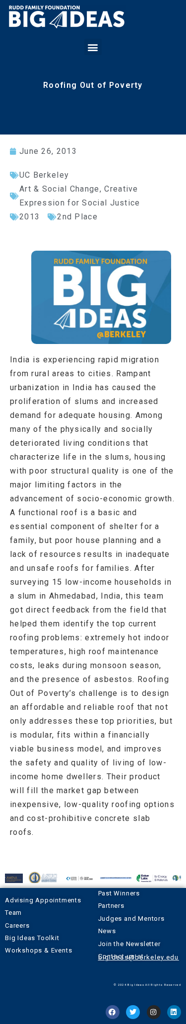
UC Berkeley (44, 175)
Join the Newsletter (129, 944)
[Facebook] (113, 1012)
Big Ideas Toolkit (32, 938)
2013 (29, 216)
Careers (17, 925)
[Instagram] (154, 1012)
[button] (92, 47)
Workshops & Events (38, 950)
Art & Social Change (59, 189)
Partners (111, 905)
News (107, 931)
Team (13, 912)
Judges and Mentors (131, 918)
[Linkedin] (174, 1012)
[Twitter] (133, 1012)
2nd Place (77, 216)
